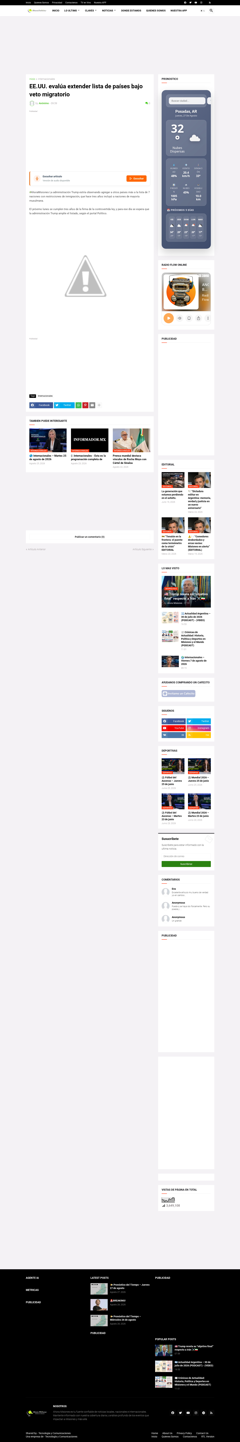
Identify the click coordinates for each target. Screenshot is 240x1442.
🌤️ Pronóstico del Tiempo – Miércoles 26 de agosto (125, 1318)
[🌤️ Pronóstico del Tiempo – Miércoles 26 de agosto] (99, 1320)
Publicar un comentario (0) (90, 536)
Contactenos (71, 2)
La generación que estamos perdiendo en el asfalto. (172, 494)
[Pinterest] (85, 405)
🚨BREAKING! (118, 1300)
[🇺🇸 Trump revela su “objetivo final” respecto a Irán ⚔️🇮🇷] (163, 1350)
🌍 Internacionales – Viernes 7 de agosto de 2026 (194, 660)
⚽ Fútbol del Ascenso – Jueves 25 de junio (172, 781)
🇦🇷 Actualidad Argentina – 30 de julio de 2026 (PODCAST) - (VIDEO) (195, 617)
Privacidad (57, 2)
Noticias (107, 10)
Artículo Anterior (37, 549)
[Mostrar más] (99, 405)
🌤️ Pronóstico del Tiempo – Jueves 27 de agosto (130, 1286)
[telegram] (204, 1413)
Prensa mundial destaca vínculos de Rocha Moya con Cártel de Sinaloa (129, 459)
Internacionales (46, 79)
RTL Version (207, 1436)
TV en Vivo (86, 2)
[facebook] (185, 2)
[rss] (210, 2)
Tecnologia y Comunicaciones (54, 1433)
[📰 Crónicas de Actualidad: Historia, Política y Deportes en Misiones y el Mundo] (170, 636)
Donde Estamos (131, 10)
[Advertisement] (120, 45)
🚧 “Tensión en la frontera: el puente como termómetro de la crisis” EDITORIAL (172, 543)
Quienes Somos (41, 2)
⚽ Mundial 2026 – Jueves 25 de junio (198, 779)
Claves (89, 10)
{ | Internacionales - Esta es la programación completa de (88, 457)
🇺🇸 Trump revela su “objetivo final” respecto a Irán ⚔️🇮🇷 (194, 1348)
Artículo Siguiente (142, 549)
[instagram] (201, 2)
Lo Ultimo (70, 10)
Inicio (28, 2)
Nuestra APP (100, 2)
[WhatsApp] (79, 405)
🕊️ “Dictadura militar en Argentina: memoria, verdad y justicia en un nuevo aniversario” (199, 499)
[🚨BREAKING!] (99, 1304)
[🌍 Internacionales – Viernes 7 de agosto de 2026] (170, 661)
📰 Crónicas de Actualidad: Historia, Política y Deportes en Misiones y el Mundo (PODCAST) (193, 639)
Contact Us (202, 1433)
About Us (167, 1433)
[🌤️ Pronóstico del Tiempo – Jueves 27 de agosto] (99, 1289)
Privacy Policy (184, 1433)
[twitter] (190, 2)
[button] (203, 10)
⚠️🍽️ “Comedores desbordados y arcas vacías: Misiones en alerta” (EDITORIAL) (199, 543)
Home (154, 1433)
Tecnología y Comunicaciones (61, 1436)
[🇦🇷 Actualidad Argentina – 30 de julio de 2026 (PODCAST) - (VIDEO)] (170, 617)
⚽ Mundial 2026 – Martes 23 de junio (198, 814)
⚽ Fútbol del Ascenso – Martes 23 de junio (172, 816)
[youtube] (196, 2)
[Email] (92, 405)
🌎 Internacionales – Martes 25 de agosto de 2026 (47, 457)
